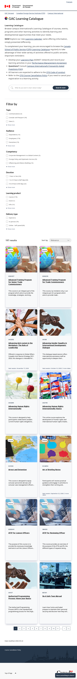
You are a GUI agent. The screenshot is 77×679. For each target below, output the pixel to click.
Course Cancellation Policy (13, 650)
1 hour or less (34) (15, 176)
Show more (11, 125)
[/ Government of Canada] (19, 6)
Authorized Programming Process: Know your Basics (19, 597)
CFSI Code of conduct (55, 72)
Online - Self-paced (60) (17, 225)
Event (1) (12, 201)
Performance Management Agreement (49, 63)
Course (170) (13, 197)
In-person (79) (14, 222)
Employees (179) (14, 138)
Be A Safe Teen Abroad (52, 596)
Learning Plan (27, 60)
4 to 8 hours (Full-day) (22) (17, 184)
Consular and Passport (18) (18, 117)
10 (53, 628)
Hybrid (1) (12, 218)
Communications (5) (15, 114)
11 (58, 628)
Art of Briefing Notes (51, 469)
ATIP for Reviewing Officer (53, 533)
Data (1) (11, 121)
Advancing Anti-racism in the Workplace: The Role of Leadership (20, 345)
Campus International (55, 13)
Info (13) (12, 204)
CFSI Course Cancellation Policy (33, 75)
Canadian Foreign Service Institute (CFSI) (30, 13)
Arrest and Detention (17, 469)
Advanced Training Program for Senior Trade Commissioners (20, 282)
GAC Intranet (9, 13)
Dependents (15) (14, 135)
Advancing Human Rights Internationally (18, 407)
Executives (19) (14, 142)
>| (68, 628)
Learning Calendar (33, 39)
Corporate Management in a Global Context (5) (24, 155)
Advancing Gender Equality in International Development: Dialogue (54, 345)
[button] (38, 125)
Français (69, 2)
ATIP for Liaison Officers (18, 533)
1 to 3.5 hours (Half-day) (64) (18, 180)
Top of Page (9, 673)
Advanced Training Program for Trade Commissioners (54, 281)
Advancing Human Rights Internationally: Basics (52, 407)
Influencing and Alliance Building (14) (21, 163)
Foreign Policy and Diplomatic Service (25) (23, 159)
